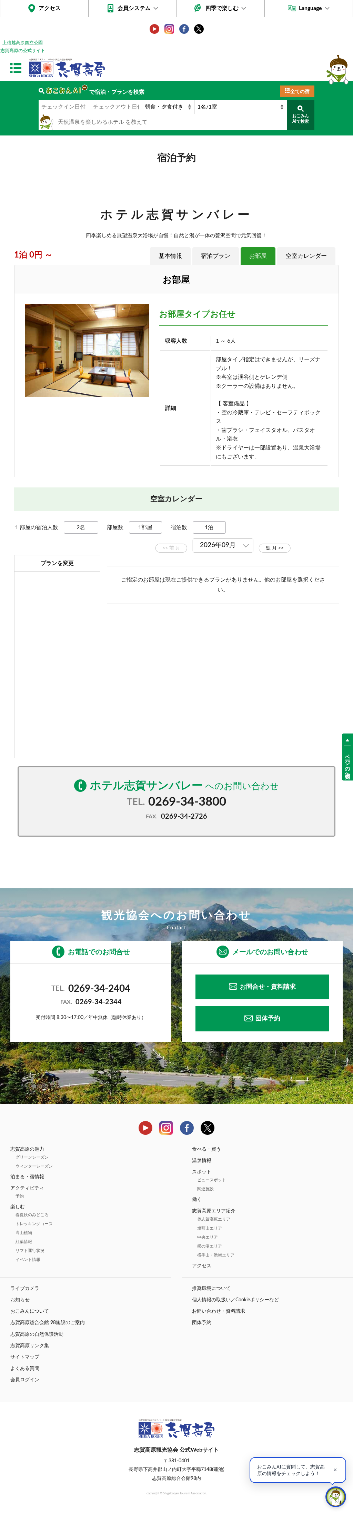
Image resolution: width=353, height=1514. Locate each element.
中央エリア (207, 1237)
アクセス (50, 8)
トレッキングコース (34, 1224)
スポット (201, 1172)
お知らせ (20, 1300)
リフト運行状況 (30, 1251)
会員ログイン (24, 1379)
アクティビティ (27, 1188)
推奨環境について (211, 1288)
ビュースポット (211, 1180)
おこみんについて (29, 1311)
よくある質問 (24, 1368)
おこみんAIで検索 (300, 118)
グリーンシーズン (32, 1157)
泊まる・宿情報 (27, 1176)
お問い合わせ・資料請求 (218, 1311)
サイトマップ (24, 1357)
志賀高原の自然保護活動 (36, 1334)
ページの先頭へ (347, 763)
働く (197, 1199)
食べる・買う (206, 1149)
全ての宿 (300, 91)
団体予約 (267, 1019)
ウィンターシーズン (34, 1166)
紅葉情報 (24, 1242)
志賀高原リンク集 (29, 1345)
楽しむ (17, 1206)
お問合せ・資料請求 (268, 987)
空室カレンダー (306, 256)
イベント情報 (28, 1260)
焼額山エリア (209, 1228)
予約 (20, 1196)
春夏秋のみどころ (32, 1215)
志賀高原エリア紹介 (213, 1211)
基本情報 (170, 256)
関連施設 (205, 1189)
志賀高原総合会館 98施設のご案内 (47, 1322)
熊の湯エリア (209, 1246)
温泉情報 (201, 1160)
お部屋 (258, 256)
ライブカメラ (24, 1288)
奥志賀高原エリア (213, 1219)
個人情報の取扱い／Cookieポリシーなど (235, 1300)
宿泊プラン (215, 256)
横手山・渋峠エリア (215, 1255)
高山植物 (24, 1233)
